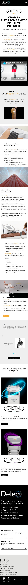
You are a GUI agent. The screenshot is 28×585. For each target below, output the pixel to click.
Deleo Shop (4, 580)
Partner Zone (9, 580)
